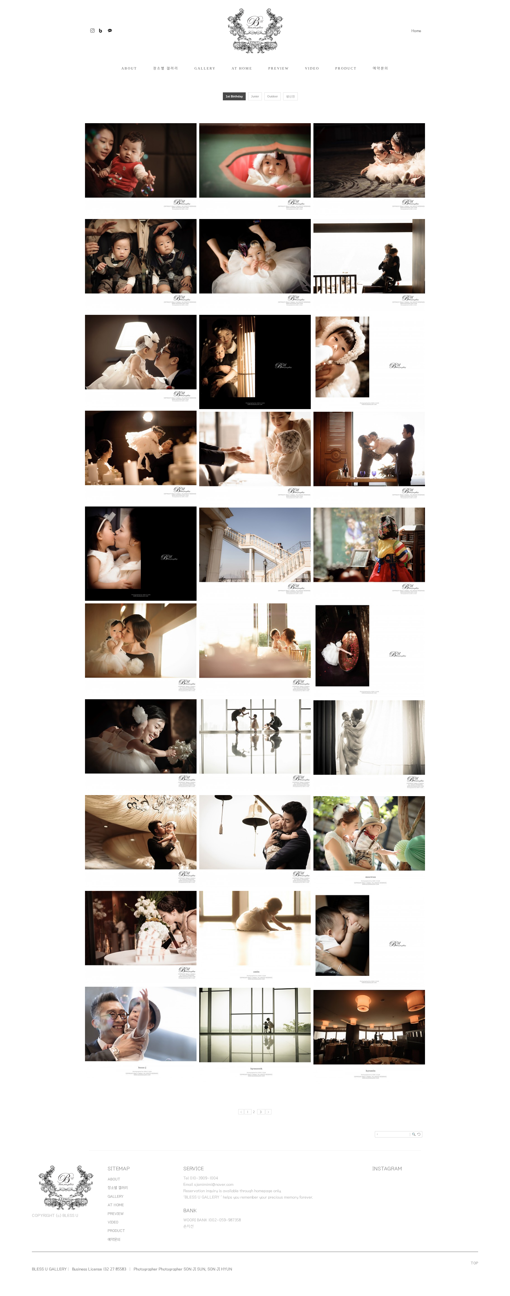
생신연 (290, 96)
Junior (255, 96)
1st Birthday (234, 96)
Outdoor (272, 96)
